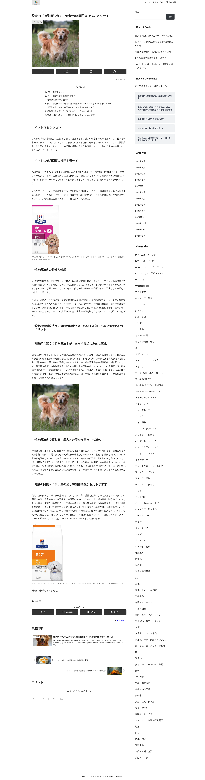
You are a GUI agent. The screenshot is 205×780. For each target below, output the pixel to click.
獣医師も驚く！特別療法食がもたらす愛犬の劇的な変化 (71, 107)
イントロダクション (55, 92)
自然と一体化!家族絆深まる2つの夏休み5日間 (154, 44)
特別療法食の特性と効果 (57, 100)
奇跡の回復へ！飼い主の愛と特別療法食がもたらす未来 (71, 115)
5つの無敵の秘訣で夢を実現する (150, 58)
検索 (137, 12)
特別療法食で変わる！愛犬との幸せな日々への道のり (70, 111)
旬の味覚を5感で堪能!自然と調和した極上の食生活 (154, 66)
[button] (115, 71)
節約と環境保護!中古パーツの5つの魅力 (154, 35)
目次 (75, 86)
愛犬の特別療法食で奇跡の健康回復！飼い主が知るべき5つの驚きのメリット (80, 103)
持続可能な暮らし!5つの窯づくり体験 (153, 52)
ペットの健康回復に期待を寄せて (61, 96)
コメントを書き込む (79, 690)
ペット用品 (37, 601)
